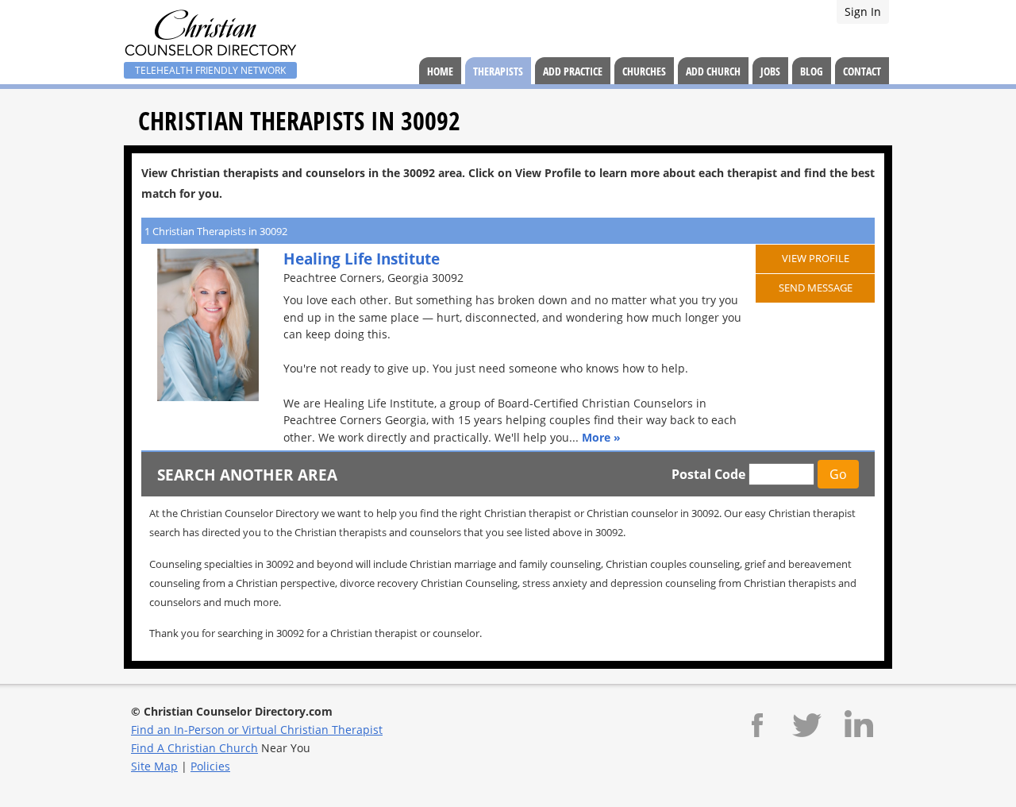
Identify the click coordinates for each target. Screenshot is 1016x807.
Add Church (713, 71)
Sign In (863, 11)
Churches (644, 71)
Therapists (498, 71)
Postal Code (708, 474)
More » (601, 437)
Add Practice (572, 71)
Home (440, 71)
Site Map (154, 766)
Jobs (770, 71)
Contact (862, 71)
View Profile (815, 258)
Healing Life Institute (361, 258)
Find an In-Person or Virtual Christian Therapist (257, 729)
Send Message (815, 287)
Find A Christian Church (194, 747)
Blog (811, 71)
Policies (210, 766)
